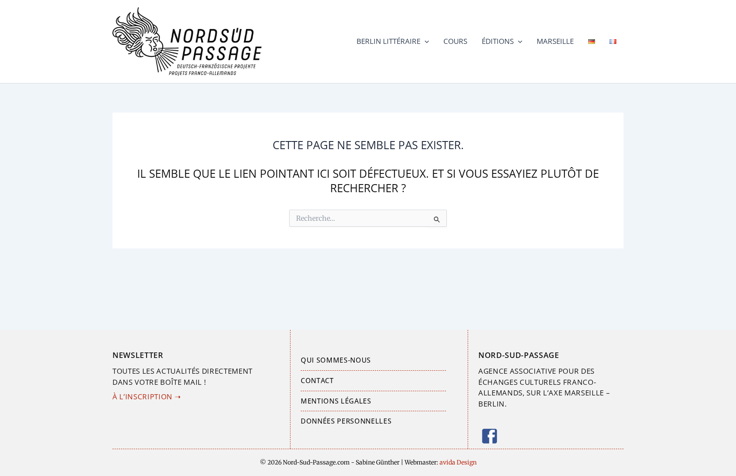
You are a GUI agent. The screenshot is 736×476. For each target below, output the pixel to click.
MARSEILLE (555, 41)
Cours (455, 41)
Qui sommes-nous (336, 360)
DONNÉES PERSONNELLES (346, 421)
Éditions (498, 41)
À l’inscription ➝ (146, 396)
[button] (424, 41)
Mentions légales (336, 401)
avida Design (457, 462)
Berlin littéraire (388, 41)
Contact (317, 380)
